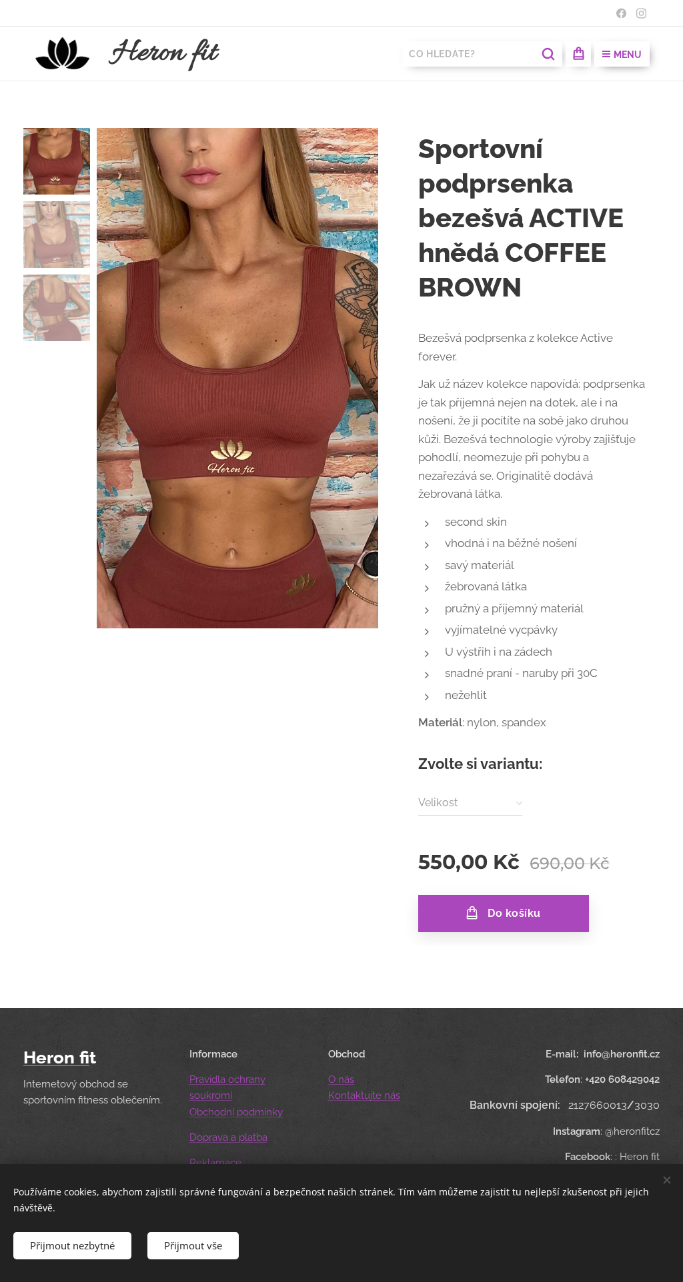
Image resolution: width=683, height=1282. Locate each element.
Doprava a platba (228, 1137)
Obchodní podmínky (236, 1112)
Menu (628, 54)
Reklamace (215, 1163)
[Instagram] (641, 13)
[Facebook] (621, 13)
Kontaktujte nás (364, 1095)
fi (84, 1057)
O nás (341, 1079)
